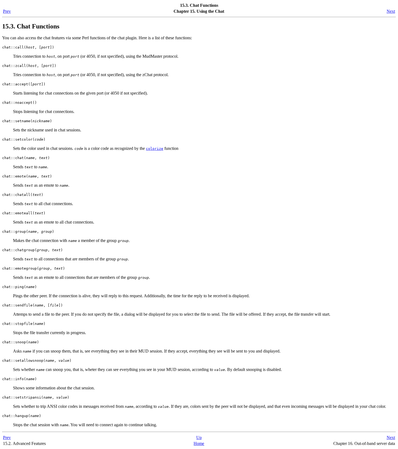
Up (199, 437)
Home (199, 443)
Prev (7, 11)
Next (391, 11)
